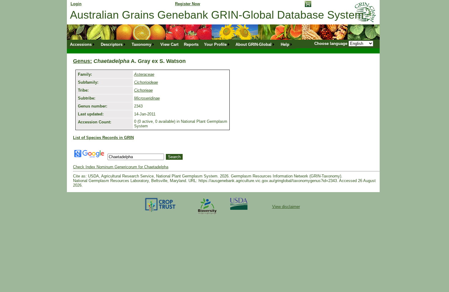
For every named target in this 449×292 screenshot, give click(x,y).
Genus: (82, 61)
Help (285, 44)
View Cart (169, 44)
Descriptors (111, 44)
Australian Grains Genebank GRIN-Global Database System (217, 15)
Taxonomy (141, 44)
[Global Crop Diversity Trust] (160, 211)
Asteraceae (144, 74)
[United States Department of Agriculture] (239, 208)
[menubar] (181, 44)
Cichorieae (143, 90)
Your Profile (215, 44)
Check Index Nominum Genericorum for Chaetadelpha (120, 167)
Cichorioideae (146, 82)
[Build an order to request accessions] (308, 5)
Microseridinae (147, 98)
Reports (191, 44)
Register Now (187, 4)
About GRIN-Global (253, 44)
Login (76, 4)
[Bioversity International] (207, 214)
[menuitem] (82, 44)
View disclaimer (286, 206)
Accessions (81, 44)
